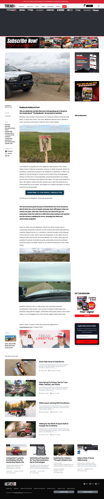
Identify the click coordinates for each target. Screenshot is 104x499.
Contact (16, 488)
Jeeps (33, 422)
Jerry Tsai (80, 469)
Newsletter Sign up (39, 488)
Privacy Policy (51, 488)
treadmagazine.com (26, 327)
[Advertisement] (52, 23)
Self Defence (40, 445)
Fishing (33, 380)
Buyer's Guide (81, 445)
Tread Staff (8, 116)
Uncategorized (57, 445)
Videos (43, 6)
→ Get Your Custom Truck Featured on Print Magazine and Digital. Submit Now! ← (25, 1)
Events (58, 6)
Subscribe (50, 6)
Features (28, 380)
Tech (37, 6)
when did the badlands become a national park (10, 141)
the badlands (8, 138)
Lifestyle (29, 6)
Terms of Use (61, 488)
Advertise (9, 488)
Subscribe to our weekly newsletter (44, 192)
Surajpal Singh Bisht (59, 469)
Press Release (71, 488)
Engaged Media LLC (18, 492)
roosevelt (7, 136)
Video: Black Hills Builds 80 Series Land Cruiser (10, 345)
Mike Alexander (45, 412)
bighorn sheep (8, 131)
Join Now (87, 342)
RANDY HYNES (45, 393)
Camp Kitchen (32, 360)
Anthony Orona (45, 434)
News (8, 445)
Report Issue (64, 492)
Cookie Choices (87, 492)
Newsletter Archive (26, 488)
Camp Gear (24, 360)
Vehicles (21, 6)
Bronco (28, 401)
